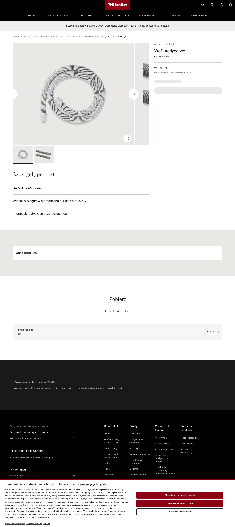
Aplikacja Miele (162, 444)
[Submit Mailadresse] (73, 476)
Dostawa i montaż (138, 475)
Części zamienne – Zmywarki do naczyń (83, 37)
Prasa (107, 469)
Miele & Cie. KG (74, 201)
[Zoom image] (127, 138)
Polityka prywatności (15, 524)
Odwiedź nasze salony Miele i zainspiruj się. (32, 457)
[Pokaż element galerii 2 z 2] (44, 155)
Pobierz (211, 332)
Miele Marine (187, 444)
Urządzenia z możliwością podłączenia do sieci (165, 470)
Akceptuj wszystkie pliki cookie (180, 495)
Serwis (176, 16)
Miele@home (162, 438)
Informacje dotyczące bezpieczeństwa (40, 213)
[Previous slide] (13, 94)
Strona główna (20, 37)
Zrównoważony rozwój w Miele (111, 441)
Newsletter (18, 470)
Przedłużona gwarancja (135, 461)
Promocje (134, 448)
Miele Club (134, 434)
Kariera (107, 463)
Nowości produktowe (140, 454)
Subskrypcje (146, 16)
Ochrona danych (34, 524)
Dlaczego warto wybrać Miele (111, 456)
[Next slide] (134, 94)
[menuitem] (34, 15)
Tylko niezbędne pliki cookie (180, 503)
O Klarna (133, 469)
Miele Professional (189, 438)
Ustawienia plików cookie (180, 512)
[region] (81, 94)
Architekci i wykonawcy (186, 451)
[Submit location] (73, 438)
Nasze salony (110, 448)
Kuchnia (33, 16)
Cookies (46, 524)
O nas (107, 434)
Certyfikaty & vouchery (136, 441)
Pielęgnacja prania (59, 16)
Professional (199, 16)
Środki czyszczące (117, 16)
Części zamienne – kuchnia (45, 37)
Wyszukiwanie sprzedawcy (29, 432)
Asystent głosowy (164, 449)
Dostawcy (109, 475)
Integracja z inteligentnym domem (161, 458)
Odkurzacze (88, 16)
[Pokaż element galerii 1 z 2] (23, 155)
